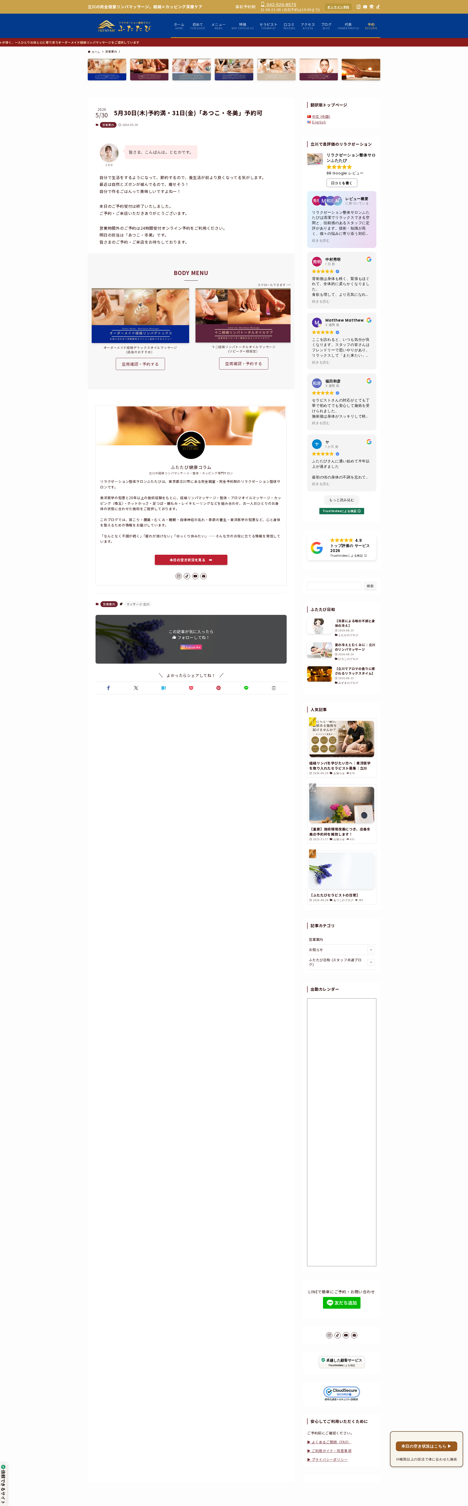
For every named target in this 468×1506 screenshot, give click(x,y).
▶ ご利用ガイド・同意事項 (329, 1450)
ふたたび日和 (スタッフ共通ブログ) (335, 962)
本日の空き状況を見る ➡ (191, 559)
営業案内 (108, 125)
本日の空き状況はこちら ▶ (426, 1446)
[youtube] (195, 576)
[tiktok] (187, 576)
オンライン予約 (338, 7)
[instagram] (179, 576)
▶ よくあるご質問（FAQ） (329, 1441)
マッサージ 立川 (138, 604)
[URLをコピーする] (274, 688)
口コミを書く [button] (342, 183)
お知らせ (316, 949)
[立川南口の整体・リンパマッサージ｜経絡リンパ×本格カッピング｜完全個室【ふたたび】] (124, 26)
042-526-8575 (280, 4)
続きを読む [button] (321, 240)
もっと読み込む (341, 499)
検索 (370, 585)
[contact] (203, 576)
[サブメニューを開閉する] (371, 949)
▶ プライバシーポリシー (327, 1459)
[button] (108, 688)
